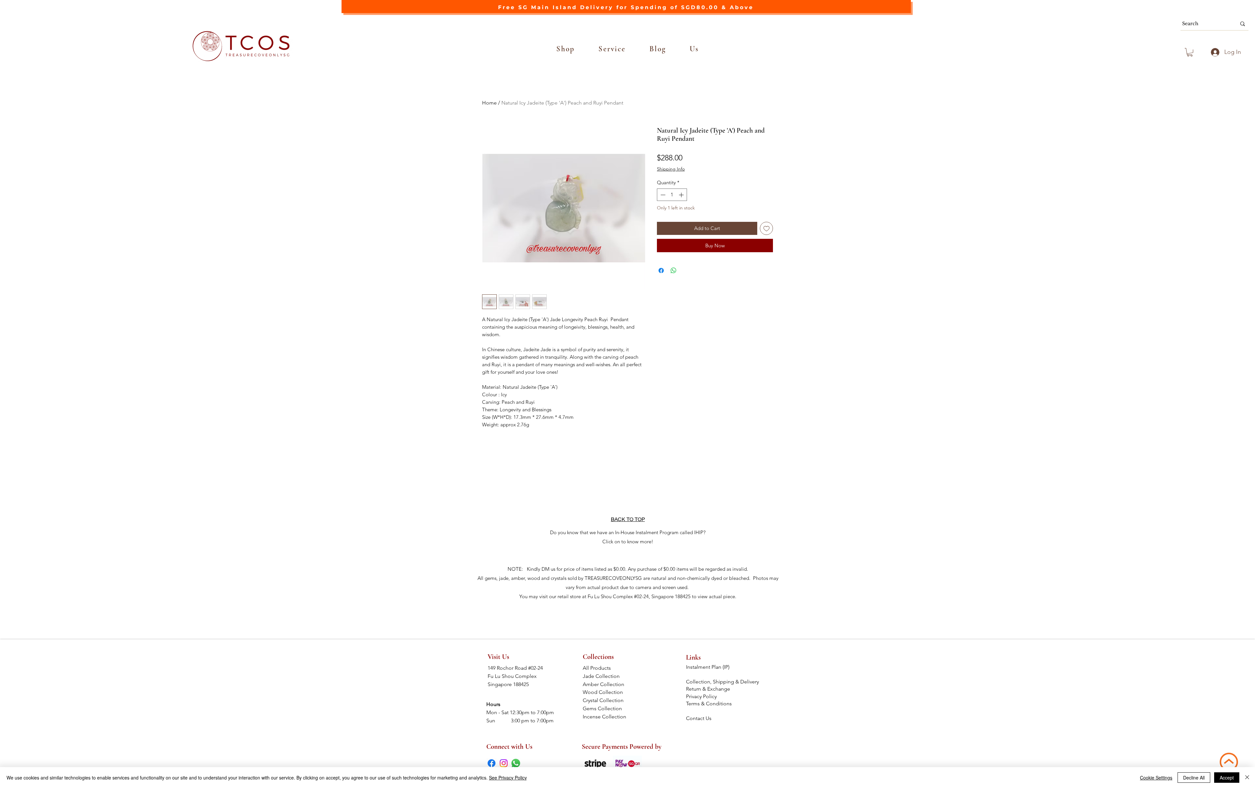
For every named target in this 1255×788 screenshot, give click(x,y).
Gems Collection (605, 708)
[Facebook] (491, 763)
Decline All (1194, 777)
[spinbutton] (672, 195)
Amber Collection (605, 684)
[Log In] (1214, 52)
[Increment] (682, 195)
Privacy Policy (701, 696)
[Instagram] (503, 763)
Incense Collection (605, 717)
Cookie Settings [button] (1156, 777)
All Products (605, 668)
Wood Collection (605, 692)
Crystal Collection (605, 700)
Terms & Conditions (709, 703)
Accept (1227, 777)
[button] (565, 49)
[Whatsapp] (515, 763)
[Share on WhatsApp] (674, 270)
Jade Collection (606, 676)
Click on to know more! (627, 541)
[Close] (1247, 777)
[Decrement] (662, 195)
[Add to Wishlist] (766, 228)
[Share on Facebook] (661, 270)
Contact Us (698, 718)
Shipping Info (671, 169)
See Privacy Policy (508, 777)
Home (489, 103)
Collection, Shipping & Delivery (723, 682)
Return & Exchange (708, 689)
